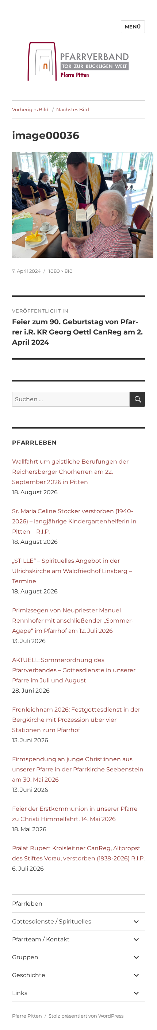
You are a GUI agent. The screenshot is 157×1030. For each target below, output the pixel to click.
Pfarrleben (27, 903)
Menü (133, 27)
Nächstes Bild (72, 109)
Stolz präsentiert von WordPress (86, 1016)
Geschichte (28, 975)
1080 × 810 (61, 271)
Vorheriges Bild (30, 109)
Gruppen (25, 957)
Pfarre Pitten (27, 1016)
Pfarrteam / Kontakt (41, 939)
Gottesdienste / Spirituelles (51, 921)
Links (19, 993)
